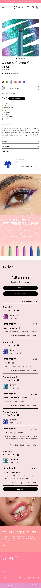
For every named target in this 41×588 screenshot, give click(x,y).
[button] (16, 58)
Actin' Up (13, 318)
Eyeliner (8, 16)
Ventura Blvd (15, 353)
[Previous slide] (1, 2)
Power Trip (14, 388)
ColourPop (9, 585)
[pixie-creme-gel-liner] (15, 82)
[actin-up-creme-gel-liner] (19, 82)
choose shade (28, 166)
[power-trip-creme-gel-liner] (11, 82)
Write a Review (24, 294)
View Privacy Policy (14, 540)
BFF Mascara (20, 159)
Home (3, 16)
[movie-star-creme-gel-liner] (3, 82)
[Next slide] (40, 2)
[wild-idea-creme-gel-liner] (7, 82)
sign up (3, 545)
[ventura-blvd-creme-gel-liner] (23, 82)
